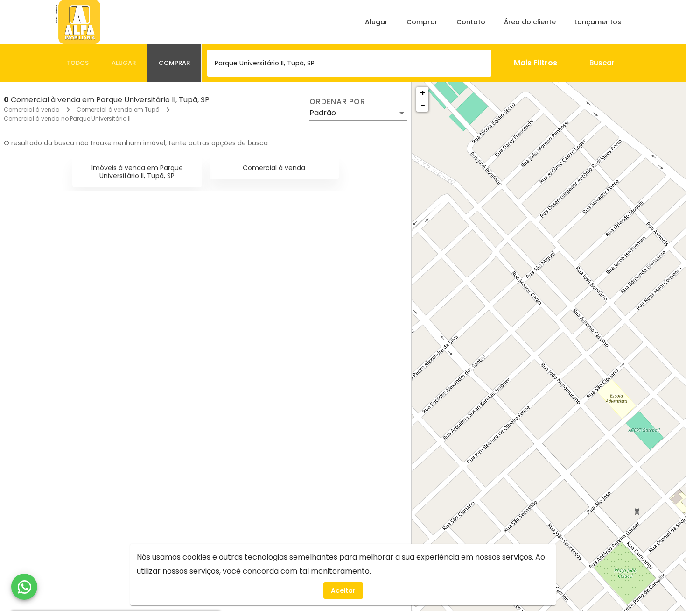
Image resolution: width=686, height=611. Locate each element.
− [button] (422, 105)
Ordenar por (337, 102)
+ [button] (422, 93)
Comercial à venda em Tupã (118, 110)
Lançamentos (597, 22)
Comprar (422, 22)
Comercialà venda (274, 167)
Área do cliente (530, 22)
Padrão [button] (322, 112)
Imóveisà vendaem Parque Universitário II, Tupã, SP (137, 171)
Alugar (376, 22)
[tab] (78, 63)
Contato (470, 22)
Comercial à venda (32, 110)
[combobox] (349, 63)
